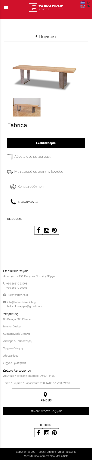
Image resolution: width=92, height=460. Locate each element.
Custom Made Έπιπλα (16, 333)
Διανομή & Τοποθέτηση (17, 341)
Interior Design (12, 326)
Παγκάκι (47, 36)
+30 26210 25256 (16, 287)
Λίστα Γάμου (10, 355)
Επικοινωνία (28, 201)
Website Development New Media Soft (46, 456)
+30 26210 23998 (16, 283)
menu (6, 7)
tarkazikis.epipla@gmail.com (24, 306)
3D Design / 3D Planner (17, 319)
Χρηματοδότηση (13, 348)
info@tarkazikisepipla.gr (21, 302)
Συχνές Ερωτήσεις (14, 363)
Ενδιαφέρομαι (46, 143)
